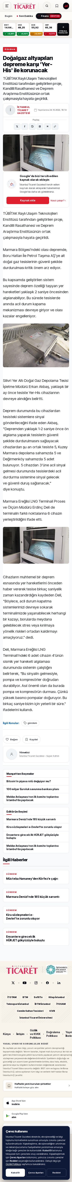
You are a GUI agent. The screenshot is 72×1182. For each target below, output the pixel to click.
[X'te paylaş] (17, 126)
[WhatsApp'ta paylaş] (32, 126)
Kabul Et (15, 1172)
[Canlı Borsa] (66, 6)
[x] (13, 983)
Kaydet (34, 739)
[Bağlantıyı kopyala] (55, 126)
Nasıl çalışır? (58, 200)
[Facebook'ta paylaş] (24, 126)
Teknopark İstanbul (17, 1004)
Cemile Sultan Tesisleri (30, 1011)
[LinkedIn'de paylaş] (40, 126)
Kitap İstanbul (57, 997)
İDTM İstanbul (42, 1004)
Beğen (14, 739)
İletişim (20, 1034)
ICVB (52, 1011)
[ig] (36, 983)
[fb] (47, 983)
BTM (25, 997)
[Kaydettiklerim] (57, 6)
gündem (32, 723)
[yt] (25, 983)
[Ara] (47, 6)
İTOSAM (61, 1004)
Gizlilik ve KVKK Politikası (35, 1034)
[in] (59, 983)
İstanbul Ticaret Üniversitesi (36, 1017)
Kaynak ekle (27, 200)
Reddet (56, 1172)
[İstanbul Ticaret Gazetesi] (25, 6)
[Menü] (7, 6)
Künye (7, 1034)
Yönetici (24, 752)
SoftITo (38, 997)
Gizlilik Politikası (13, 1164)
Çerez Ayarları (35, 1172)
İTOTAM (12, 997)
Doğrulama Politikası (53, 1034)
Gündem (10, 49)
